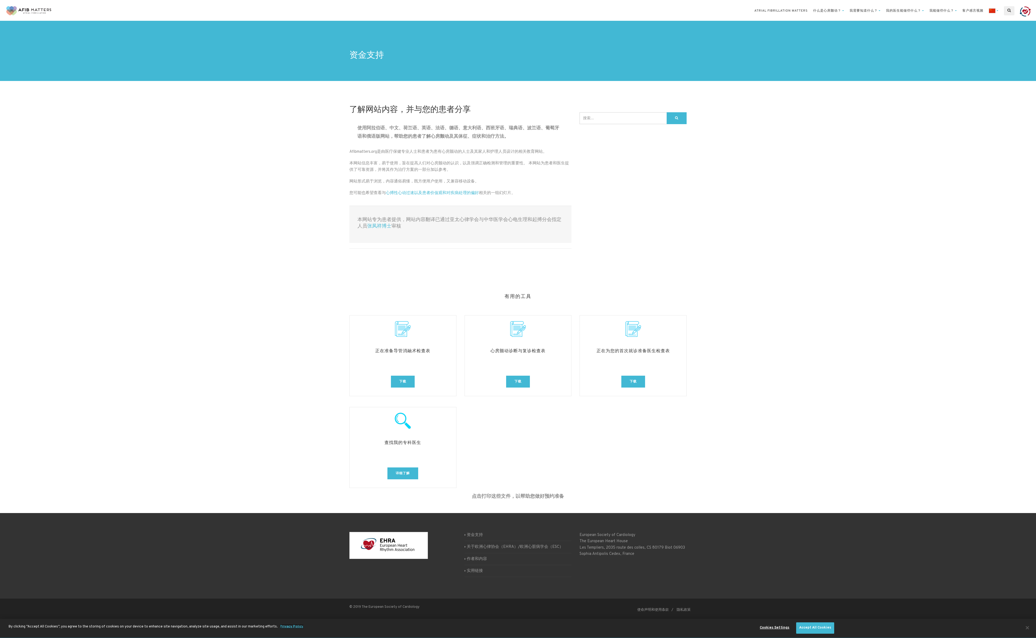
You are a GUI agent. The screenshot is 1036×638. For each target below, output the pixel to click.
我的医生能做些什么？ (903, 11)
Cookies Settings (774, 628)
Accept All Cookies (815, 628)
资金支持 (475, 535)
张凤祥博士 (379, 226)
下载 (402, 381)
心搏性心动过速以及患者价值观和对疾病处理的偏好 (432, 193)
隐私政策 (684, 610)
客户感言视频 (972, 11)
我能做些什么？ (941, 11)
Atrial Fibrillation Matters (781, 11)
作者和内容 (477, 559)
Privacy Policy (292, 627)
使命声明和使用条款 (653, 610)
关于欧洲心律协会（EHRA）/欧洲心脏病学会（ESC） (515, 546)
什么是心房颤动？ (827, 11)
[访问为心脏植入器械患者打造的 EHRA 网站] (1025, 11)
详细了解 (403, 473)
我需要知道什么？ (864, 11)
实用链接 (475, 570)
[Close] (1027, 628)
